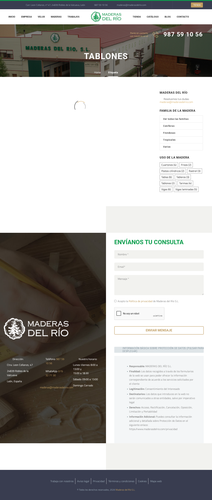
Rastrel (194, 171)
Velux (41, 16)
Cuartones (168, 165)
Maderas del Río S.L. (125, 489)
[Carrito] (196, 17)
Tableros (182, 177)
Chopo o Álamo (31, 128)
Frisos (186, 165)
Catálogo (153, 16)
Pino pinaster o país (81, 128)
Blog (168, 16)
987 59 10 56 (101, 5)
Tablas (166, 177)
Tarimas (185, 183)
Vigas (166, 189)
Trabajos (74, 16)
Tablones (168, 183)
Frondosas (169, 133)
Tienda (137, 16)
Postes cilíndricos (172, 171)
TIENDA (197, 5)
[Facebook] (159, 5)
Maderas (56, 16)
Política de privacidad (140, 301)
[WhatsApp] (164, 5)
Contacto (183, 16)
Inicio (11, 16)
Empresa (26, 16)
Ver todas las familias (175, 119)
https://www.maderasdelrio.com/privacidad (153, 429)
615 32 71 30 (54, 373)
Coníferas (168, 126)
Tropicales (169, 139)
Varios (167, 146)
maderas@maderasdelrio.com (131, 5)
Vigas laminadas (186, 189)
